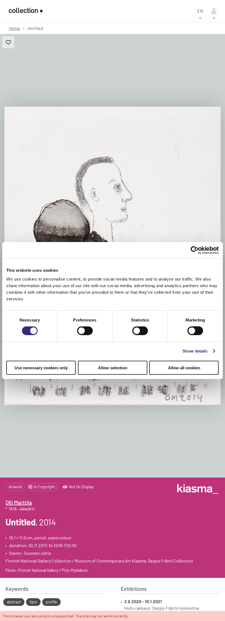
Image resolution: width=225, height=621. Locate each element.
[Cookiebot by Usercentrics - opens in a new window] (195, 250)
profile (51, 602)
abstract (14, 602)
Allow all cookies (184, 367)
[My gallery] (214, 11)
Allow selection (112, 367)
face (33, 602)
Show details (194, 351)
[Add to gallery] (8, 42)
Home (14, 28)
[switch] (85, 330)
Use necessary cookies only (41, 367)
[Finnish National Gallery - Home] (25, 10)
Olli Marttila (18, 502)
